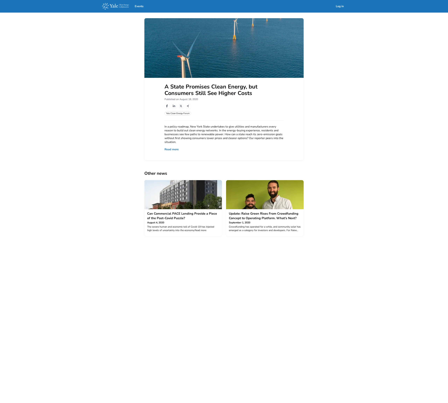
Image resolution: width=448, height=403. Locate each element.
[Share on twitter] (180, 106)
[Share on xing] (188, 106)
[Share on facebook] (166, 106)
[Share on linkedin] (174, 106)
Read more (171, 149)
